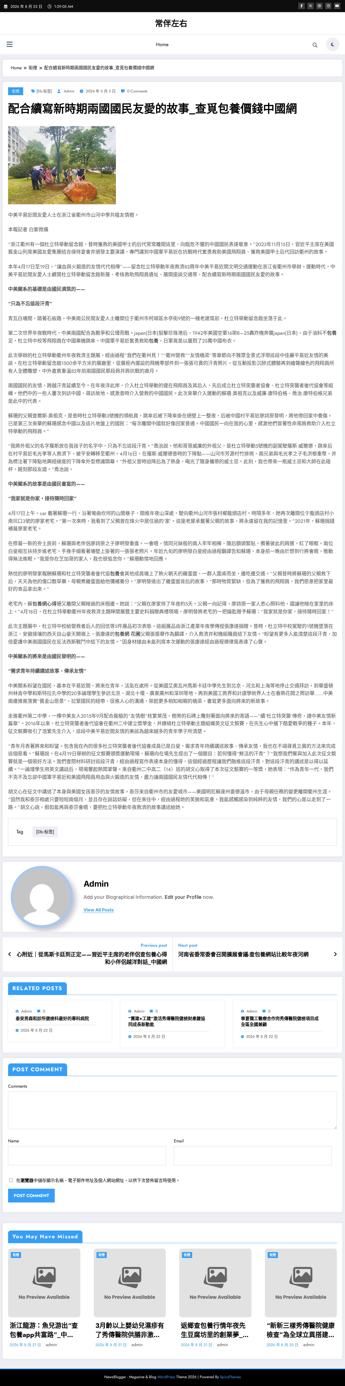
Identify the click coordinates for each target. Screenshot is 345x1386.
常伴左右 (171, 23)
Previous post (154, 945)
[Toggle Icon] (9, 45)
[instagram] (328, 6)
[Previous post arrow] (10, 954)
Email (179, 1141)
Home (162, 44)
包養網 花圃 (127, 634)
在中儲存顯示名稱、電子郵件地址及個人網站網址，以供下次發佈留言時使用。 (98, 1180)
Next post (187, 945)
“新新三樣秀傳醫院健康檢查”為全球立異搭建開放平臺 (215, 1330)
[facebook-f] (301, 6)
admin (69, 91)
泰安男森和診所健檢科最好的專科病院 (52, 1019)
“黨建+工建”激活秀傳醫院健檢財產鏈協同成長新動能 (166, 1022)
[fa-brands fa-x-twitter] (310, 6)
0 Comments (137, 91)
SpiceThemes (230, 1377)
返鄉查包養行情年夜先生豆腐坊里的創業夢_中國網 (129, 1330)
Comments (17, 1086)
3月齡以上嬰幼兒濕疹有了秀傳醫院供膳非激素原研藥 (44, 1330)
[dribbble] (319, 6)
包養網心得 (44, 603)
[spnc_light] (332, 44)
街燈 (15, 91)
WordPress (166, 1377)
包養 (332, 333)
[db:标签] (44, 91)
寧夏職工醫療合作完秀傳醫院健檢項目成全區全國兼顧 (280, 1022)
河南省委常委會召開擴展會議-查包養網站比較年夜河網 (243, 955)
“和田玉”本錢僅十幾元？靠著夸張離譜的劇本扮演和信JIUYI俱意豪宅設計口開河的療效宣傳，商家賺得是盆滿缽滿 (300, 1330)
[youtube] (337, 6)
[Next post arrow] (335, 954)
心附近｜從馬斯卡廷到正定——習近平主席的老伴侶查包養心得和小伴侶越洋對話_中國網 (92, 958)
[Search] (315, 45)
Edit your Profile (183, 897)
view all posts (99, 910)
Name (13, 1141)
